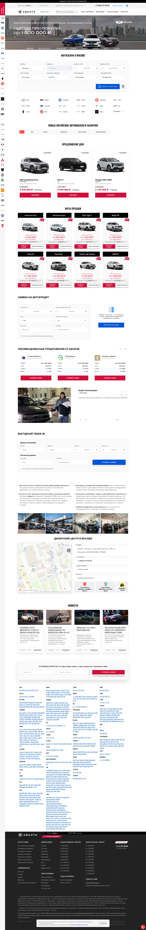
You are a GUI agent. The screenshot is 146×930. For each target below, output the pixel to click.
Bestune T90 (29, 705)
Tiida (78, 729)
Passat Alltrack (103, 744)
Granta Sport (66, 797)
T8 (106, 702)
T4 (100, 702)
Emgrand (38, 795)
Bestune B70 (32, 702)
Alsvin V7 (25, 713)
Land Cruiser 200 (104, 717)
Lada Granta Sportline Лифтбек (54, 803)
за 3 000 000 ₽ (90, 868)
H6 (53, 694)
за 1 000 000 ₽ (90, 846)
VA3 (47, 750)
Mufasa (51, 711)
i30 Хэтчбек (57, 709)
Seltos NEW (58, 783)
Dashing (48, 744)
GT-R (78, 723)
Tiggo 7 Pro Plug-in (32, 738)
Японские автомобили (24, 854)
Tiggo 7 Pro (26, 736)
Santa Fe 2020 (57, 713)
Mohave (69, 774)
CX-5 (80, 698)
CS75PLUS (22, 719)
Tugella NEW (22, 806)
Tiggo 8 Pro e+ (33, 740)
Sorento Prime (64, 785)
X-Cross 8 (107, 754)
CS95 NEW (34, 719)
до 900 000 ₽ (64, 859)
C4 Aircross (22, 754)
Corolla (117, 711)
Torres (59, 762)
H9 (47, 696)
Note (93, 723)
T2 (53, 744)
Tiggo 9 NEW (32, 744)
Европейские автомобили (25, 848)
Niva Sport (48, 824)
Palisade (62, 711)
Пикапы (43, 865)
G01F (103, 690)
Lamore (26, 721)
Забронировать (37, 246)
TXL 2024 (29, 779)
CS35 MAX (33, 713)
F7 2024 (63, 690)
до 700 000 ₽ (64, 854)
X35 (31, 690)
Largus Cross (57, 818)
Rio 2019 (63, 781)
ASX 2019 (77, 713)
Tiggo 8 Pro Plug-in (24, 744)
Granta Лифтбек (62, 806)
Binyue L (21, 795)
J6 (46, 732)
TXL (33, 779)
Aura (47, 797)
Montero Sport (83, 715)
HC (73, 772)
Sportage (48, 789)
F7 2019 (67, 690)
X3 (48, 756)
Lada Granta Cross (31, 215)
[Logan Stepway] (87, 265)
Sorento (63, 783)
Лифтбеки (44, 851)
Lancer (77, 715)
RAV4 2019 (108, 721)
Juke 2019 (85, 723)
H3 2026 (67, 692)
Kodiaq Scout (76, 762)
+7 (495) (122, 846)
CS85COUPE (28, 719)
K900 (65, 774)
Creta (66, 703)
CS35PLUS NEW (40, 713)
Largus (57, 816)
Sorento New (57, 785)
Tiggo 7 (21, 736)
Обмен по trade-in (65, 883)
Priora (59, 824)
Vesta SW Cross (63, 826)
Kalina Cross (49, 814)
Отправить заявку (36, 378)
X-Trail (82, 729)
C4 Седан (21, 756)
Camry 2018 (119, 709)
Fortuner (109, 713)
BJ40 (20, 690)
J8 (53, 732)
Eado (42, 719)
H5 (51, 694)
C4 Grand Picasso (30, 754)
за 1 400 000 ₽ (90, 857)
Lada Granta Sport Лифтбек (53, 799)
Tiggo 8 (21, 740)
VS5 (50, 750)
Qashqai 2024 (83, 727)
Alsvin (20, 713)
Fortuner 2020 (115, 713)
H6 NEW (56, 694)
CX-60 (87, 698)
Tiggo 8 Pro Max (34, 742)
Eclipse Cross (84, 713)
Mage (34, 767)
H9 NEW (69, 694)
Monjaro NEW (27, 801)
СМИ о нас (21, 880)
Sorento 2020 (49, 785)
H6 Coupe (60, 694)
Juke (81, 723)
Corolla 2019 (103, 713)
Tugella (27, 806)
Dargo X (58, 690)
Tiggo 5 (43, 733)
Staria (54, 717)
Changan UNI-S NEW (103, 180)
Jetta (101, 742)
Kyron (66, 762)
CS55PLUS (31, 715)
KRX (80, 772)
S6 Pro (74, 690)
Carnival (55, 770)
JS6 (53, 725)
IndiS (20, 731)
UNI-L (37, 721)
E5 (46, 756)
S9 (35, 787)
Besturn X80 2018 (37, 707)
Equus (47, 707)
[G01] (115, 265)
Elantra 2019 (60, 705)
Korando (48, 762)
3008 (80, 744)
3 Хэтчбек (88, 696)
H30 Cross (26, 767)
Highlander (102, 715)
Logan (88, 752)
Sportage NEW (60, 787)
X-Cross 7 (102, 754)
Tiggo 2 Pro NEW (33, 731)
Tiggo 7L (40, 738)
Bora (109, 739)
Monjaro (21, 801)
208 (77, 744)
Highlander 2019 (110, 715)
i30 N (67, 707)
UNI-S (40, 721)
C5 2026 (81, 737)
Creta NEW (56, 703)
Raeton (30, 721)
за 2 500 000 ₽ (90, 865)
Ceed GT (68, 770)
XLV (47, 764)
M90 (108, 760)
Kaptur (85, 752)
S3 (55, 725)
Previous (81, 420)
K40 (103, 733)
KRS (78, 772)
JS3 (48, 725)
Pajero (82, 717)
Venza (118, 721)
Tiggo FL (42, 744)
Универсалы (44, 854)
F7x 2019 (57, 692)
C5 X (27, 758)
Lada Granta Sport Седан (52, 801)
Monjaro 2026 (34, 801)
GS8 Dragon (22, 787)
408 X (94, 744)
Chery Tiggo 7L (87, 215)
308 (85, 744)
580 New (34, 765)
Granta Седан (61, 808)
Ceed (59, 770)
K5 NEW (59, 774)
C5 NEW (75, 737)
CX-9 (96, 698)
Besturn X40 (22, 707)
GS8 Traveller (29, 787)
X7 (35, 690)
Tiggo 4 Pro (37, 733)
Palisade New (56, 711)
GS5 (32, 785)
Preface (41, 803)
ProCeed (59, 779)
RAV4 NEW (114, 721)
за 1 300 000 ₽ (90, 854)
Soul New (54, 787)
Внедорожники (45, 859)
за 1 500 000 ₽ (90, 859)
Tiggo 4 (32, 733)
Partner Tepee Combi (84, 746)
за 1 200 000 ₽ (90, 851)
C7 (48, 738)
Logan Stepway (94, 752)
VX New (41, 779)
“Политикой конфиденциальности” (84, 913)
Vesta (62, 824)
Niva (66, 820)
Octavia (82, 762)
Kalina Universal (63, 814)
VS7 (57, 750)
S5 (86, 737)
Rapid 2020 (76, 766)
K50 (106, 733)
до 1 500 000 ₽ (64, 865)
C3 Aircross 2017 (37, 752)
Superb (81, 766)
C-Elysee (21, 752)
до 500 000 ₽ (64, 848)
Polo (122, 744)
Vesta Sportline (50, 826)
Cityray (34, 793)
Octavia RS (83, 764)
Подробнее (35, 195)
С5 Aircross (36, 756)
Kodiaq (87, 760)
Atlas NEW (21, 793)
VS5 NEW (53, 750)
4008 (88, 744)
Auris (105, 709)
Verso (122, 721)
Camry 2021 (103, 711)
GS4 (29, 785)
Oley (43, 707)
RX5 (79, 707)
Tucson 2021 (49, 719)
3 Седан (83, 696)
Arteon (105, 739)
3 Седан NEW (77, 696)
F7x (60, 692)
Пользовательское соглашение (27, 883)
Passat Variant (117, 744)
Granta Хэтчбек (50, 812)
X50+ (25, 696)
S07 (82, 778)
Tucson (58, 717)
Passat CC (110, 744)
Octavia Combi (76, 764)
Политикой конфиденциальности (78, 925)
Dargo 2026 (53, 690)
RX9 (84, 707)
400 (103, 696)
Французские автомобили (25, 862)
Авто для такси (46, 888)
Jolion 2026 (60, 696)
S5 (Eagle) (58, 725)
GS (35, 799)
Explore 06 (39, 729)
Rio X (67, 781)
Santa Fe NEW (65, 713)
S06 (80, 778)
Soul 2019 (48, 787)
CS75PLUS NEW (27, 717)
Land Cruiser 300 (113, 717)
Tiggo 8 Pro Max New (24, 742)
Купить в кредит (24, 246)
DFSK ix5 (39, 765)
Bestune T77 (22, 705)
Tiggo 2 (26, 731)
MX (20, 773)
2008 (74, 744)
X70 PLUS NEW (62, 744)
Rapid (95, 764)
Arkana (74, 752)
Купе (42, 862)
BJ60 (23, 690)
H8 (66, 694)
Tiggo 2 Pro (40, 731)
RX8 (82, 707)
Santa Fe (67, 711)
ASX (74, 713)
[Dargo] (59, 265)
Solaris (48, 715)
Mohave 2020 (49, 777)
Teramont (110, 746)
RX (25, 779)
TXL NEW (36, 779)
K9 (62, 774)
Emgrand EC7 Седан (24, 797)
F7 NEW (48, 692)
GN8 (24, 785)
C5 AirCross (22, 758)
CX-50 (83, 698)
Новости (73, 605)
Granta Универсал (61, 810)
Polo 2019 (102, 746)
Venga (54, 791)
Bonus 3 (30, 729)
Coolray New (40, 793)
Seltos (53, 783)
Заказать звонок (118, 5)
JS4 (51, 725)
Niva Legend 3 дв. (56, 822)
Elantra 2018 (53, 705)
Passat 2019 (115, 742)
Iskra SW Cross (66, 812)
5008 (74, 746)
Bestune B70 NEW (23, 702)
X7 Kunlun (56, 756)
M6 (64, 696)
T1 (51, 744)
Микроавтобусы (46, 868)
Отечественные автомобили (26, 846)
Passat (110, 742)
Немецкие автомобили (24, 859)
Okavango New (23, 803)
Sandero (75, 754)
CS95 (38, 719)
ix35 (47, 711)
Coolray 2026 (31, 795)
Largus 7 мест (49, 818)
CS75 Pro (40, 715)
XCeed (58, 791)
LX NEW (21, 779)
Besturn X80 (29, 707)
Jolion (55, 696)
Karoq (77, 760)
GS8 (40, 785)
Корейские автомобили (25, 857)
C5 (31, 756)
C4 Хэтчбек (28, 756)
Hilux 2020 (117, 715)
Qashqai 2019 (76, 727)
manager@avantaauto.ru (85, 578)
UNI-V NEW (34, 723)
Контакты (124, 12)
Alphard (102, 709)
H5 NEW (48, 694)
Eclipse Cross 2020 (93, 713)
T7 (104, 702)
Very (20, 746)
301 (83, 744)
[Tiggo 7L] (87, 226)
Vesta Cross (68, 824)
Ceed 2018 (63, 770)
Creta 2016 (62, 703)
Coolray (26, 795)
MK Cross (39, 799)
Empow (21, 785)
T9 (108, 702)
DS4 (32, 758)
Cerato (60, 772)
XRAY (57, 829)
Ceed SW (48, 772)
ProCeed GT (49, 781)
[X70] (115, 226)
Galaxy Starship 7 (30, 799)
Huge (31, 767)
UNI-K (34, 721)
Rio (60, 781)
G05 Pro (107, 690)
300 (101, 696)
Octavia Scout (89, 764)
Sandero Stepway (82, 754)
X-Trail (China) (87, 729)
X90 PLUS (69, 744)
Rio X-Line (48, 783)
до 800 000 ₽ (64, 857)
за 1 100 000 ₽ (90, 848)
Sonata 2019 (64, 715)
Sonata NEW (49, 717)
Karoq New (82, 760)
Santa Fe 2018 (49, 713)
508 (77, 746)
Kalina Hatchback (50, 816)
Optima (55, 777)
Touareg (102, 748)
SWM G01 (115, 254)
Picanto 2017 (53, 779)
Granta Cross (59, 797)
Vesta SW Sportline (51, 829)
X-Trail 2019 (95, 729)
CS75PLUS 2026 (36, 717)
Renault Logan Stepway (87, 254)
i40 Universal (66, 709)
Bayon (51, 703)
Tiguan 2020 (120, 746)
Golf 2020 (122, 739)
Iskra (55, 812)
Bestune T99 (36, 705)
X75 (37, 690)
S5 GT (89, 737)
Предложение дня (73, 144)
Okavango (29, 803)
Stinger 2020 (49, 791)
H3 (64, 692)
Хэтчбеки (44, 848)
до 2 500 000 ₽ (64, 871)
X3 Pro (51, 756)
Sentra (89, 727)
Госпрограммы (45, 885)
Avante (47, 703)
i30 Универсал (50, 709)
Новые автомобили (47, 877)
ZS (86, 707)
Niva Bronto (49, 822)
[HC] (30, 265)
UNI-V (29, 723)
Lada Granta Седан (59, 215)
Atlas (26, 793)
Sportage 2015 (68, 787)
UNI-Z (38, 723)
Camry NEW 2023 (110, 711)
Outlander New (76, 717)
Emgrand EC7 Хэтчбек (35, 797)
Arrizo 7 (21, 729)
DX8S (76, 778)
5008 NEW (92, 746)
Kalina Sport (56, 814)
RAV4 (104, 721)
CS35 (29, 713)
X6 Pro (82, 690)
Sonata (59, 715)
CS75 (35, 715)
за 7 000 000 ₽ (90, 873)
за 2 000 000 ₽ (90, 862)
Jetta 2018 (105, 742)
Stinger (63, 789)
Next (86, 420)
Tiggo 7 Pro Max (23, 738)
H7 (64, 694)
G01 (101, 690)
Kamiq (74, 760)
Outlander (90, 715)
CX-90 (74, 701)
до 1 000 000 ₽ (64, 862)
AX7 (23, 765)
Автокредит (100, 12)
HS (77, 707)
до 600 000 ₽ (64, 851)
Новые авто (44, 12)
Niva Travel (54, 824)
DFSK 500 (29, 765)
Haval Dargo (59, 254)
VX (43, 779)
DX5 (74, 778)
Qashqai (93, 725)
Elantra (48, 705)
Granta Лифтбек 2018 (51, 808)
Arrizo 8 (26, 729)
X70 (28, 696)
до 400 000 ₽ (64, 846)
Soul (69, 785)
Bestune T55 (38, 702)
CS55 (26, 715)
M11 (23, 731)
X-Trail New (76, 731)
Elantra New (67, 705)
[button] (120, 349)
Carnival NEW (49, 770)
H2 (62, 692)
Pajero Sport (88, 717)
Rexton (52, 762)
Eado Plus (21, 721)
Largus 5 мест (62, 816)
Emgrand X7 (22, 799)
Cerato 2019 (66, 772)
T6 (64, 725)
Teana (93, 727)
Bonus (34, 729)
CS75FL (21, 717)
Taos (106, 746)
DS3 (30, 758)
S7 (33, 787)
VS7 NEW (61, 750)
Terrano (75, 729)
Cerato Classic (50, 774)
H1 (62, 707)
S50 (20, 696)
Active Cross (52, 797)
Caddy (112, 739)
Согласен (103, 923)
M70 (106, 760)
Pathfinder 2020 (83, 725)
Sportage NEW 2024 (56, 789)
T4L (103, 702)
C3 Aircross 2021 (28, 752)
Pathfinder (75, 725)
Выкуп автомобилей (66, 880)
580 (20, 765)
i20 (64, 707)
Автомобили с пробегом (48, 880)
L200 (74, 715)
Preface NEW (35, 803)
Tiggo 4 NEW (27, 733)
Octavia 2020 (87, 762)
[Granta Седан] (59, 226)
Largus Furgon (60, 820)
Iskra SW (60, 812)
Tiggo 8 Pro (26, 740)
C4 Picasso (38, 754)
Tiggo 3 (21, 733)
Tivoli (56, 762)
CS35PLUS (22, 715)
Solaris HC (30, 254)
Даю (37, 336)
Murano (90, 723)
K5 (56, 774)
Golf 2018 (116, 739)
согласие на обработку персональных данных (39, 336)
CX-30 (74, 698)
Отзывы (20, 874)
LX (23, 779)
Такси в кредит (112, 12)
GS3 (27, 785)
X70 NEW (32, 696)
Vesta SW (56, 826)
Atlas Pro (30, 793)
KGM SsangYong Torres (29, 180)
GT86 (120, 713)
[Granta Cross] (30, 226)
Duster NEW (80, 752)
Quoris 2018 (56, 781)
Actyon (63, 762)
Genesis (52, 707)
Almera (74, 723)
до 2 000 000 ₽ (64, 868)
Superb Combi (86, 766)
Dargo (47, 690)
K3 (54, 774)
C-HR (108, 709)
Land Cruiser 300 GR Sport (106, 719)
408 (91, 744)
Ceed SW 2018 (54, 772)
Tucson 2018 (63, 717)
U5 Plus (27, 690)
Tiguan (115, 746)
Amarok (102, 739)
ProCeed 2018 (65, 779)
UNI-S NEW (22, 723)
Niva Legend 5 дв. (66, 822)
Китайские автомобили (25, 851)
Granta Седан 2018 (51, 810)
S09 (85, 778)
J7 (46, 725)
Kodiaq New (92, 760)
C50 (101, 733)
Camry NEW (113, 709)
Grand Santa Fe (58, 707)
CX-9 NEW (91, 698)
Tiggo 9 (38, 744)
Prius (101, 721)
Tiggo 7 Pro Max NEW (35, 736)
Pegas (65, 777)
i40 (61, 709)
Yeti (92, 766)
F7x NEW (52, 692)
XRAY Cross (62, 829)
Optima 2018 (61, 777)
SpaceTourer (37, 758)
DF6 (25, 765)
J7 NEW (51, 732)
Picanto (48, 779)
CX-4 (78, 698)
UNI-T (26, 723)
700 (109, 696)
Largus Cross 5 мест (66, 818)
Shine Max (41, 767)
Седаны (43, 846)
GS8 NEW (36, 785)
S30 (37, 767)
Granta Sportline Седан (52, 806)
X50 (23, 696)
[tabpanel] (73, 405)
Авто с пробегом (87, 12)
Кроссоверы (44, 857)
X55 (33, 690)
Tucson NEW (56, 719)
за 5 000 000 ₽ (90, 871)
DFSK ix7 (21, 767)
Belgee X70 (115, 215)
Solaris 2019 (53, 715)
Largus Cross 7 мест (51, 820)
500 (106, 696)
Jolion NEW (50, 696)
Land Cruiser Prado (118, 719)
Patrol (88, 725)
